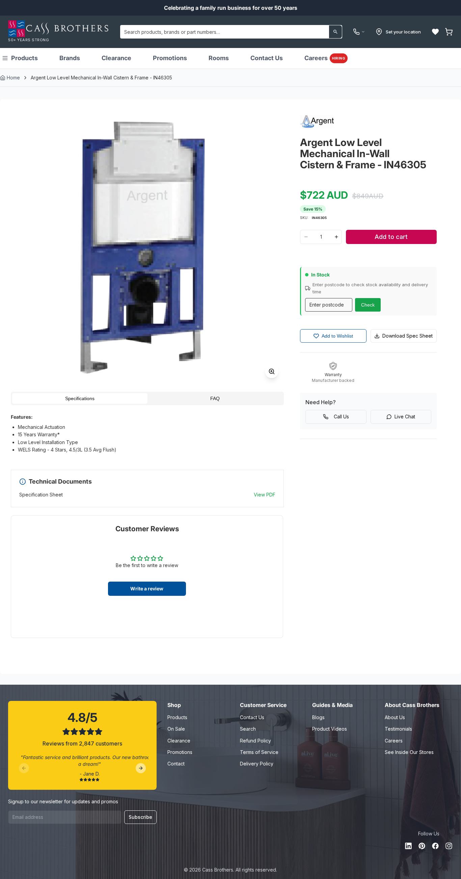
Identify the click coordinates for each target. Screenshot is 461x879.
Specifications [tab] (79, 398)
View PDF (264, 494)
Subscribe (140, 817)
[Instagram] (449, 846)
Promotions (170, 58)
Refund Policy (255, 740)
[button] (435, 32)
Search (248, 729)
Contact (176, 763)
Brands (69, 58)
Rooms (219, 58)
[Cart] (449, 32)
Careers (324, 58)
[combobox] (231, 32)
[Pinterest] (422, 846)
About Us (395, 717)
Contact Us (266, 58)
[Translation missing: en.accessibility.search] (335, 31)
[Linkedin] (408, 846)
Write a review (146, 588)
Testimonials (398, 729)
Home (13, 77)
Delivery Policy (256, 763)
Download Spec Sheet (407, 336)
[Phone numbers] (359, 31)
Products (24, 58)
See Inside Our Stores (409, 752)
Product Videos (329, 729)
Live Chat (405, 416)
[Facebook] (435, 846)
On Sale (176, 729)
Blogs (318, 717)
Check (368, 305)
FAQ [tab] (215, 398)
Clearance (116, 58)
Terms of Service (259, 752)
